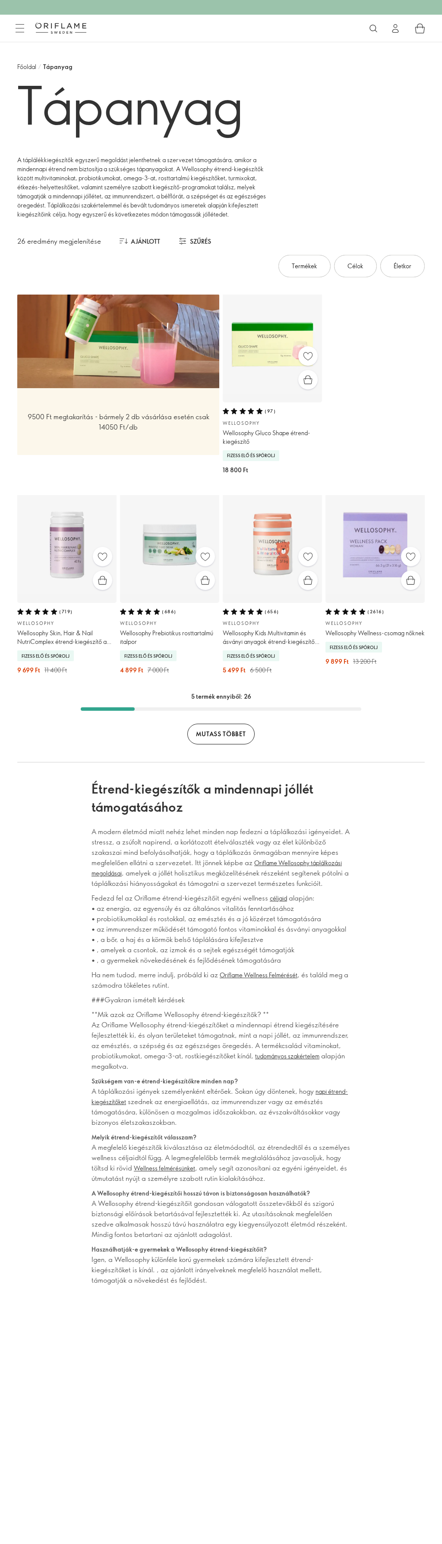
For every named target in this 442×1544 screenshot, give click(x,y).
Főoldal (26, 67)
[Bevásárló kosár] (420, 28)
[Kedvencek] (308, 356)
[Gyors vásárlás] (308, 379)
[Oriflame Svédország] (60, 28)
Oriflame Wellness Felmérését (258, 975)
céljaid (278, 898)
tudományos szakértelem (287, 1056)
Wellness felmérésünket (164, 1168)
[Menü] (20, 28)
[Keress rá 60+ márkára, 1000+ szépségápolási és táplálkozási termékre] (373, 28)
